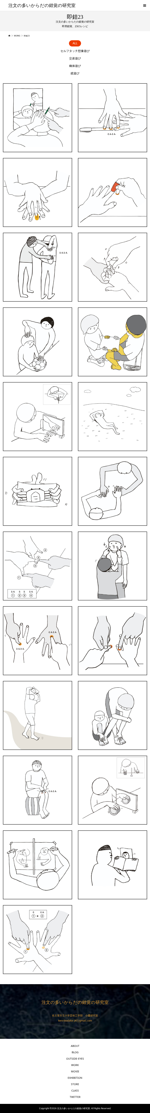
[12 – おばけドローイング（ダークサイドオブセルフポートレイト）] (37, 864)
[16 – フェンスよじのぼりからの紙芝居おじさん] (112, 864)
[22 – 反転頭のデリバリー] (37, 715)
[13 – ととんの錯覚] (37, 939)
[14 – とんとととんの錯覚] (37, 566)
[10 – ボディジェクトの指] (37, 416)
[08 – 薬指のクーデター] (112, 117)
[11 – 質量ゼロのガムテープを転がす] (112, 790)
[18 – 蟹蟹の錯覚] (112, 341)
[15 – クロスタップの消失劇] (37, 790)
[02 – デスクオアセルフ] (112, 640)
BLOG (75, 1052)
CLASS (75, 1090)
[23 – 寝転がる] (112, 416)
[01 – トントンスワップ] (37, 640)
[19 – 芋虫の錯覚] (112, 267)
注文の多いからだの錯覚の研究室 (42, 5)
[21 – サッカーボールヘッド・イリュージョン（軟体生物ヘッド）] (37, 341)
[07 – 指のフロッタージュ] (37, 192)
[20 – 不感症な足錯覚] (112, 715)
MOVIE (75, 1071)
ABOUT (75, 1046)
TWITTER (75, 1097)
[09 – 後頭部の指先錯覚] (37, 117)
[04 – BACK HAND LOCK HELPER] (37, 267)
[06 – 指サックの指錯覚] (112, 192)
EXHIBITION (75, 1077)
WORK (75, 1065)
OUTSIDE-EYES (75, 1058)
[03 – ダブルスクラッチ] (112, 491)
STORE (75, 1084)
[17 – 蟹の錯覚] (37, 491)
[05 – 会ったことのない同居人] (112, 566)
